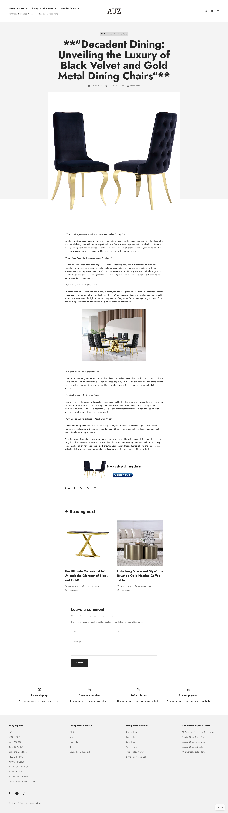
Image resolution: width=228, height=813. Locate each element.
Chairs (72, 732)
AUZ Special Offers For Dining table (198, 732)
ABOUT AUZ (14, 737)
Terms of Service (133, 622)
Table (72, 737)
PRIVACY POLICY (16, 761)
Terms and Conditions (17, 751)
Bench (72, 746)
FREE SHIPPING (15, 756)
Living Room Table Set (136, 756)
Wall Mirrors (131, 746)
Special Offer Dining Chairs (194, 737)
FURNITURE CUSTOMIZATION (21, 781)
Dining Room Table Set (80, 751)
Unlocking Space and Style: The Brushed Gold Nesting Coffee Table (140, 575)
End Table (130, 737)
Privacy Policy (117, 622)
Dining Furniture (16, 8)
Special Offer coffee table (193, 741)
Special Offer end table (192, 746)
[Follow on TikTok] (23, 793)
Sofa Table (130, 741)
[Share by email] (95, 488)
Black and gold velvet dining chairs (114, 34)
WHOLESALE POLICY (18, 766)
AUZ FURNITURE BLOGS (19, 776)
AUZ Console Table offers (193, 751)
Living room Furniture (42, 8)
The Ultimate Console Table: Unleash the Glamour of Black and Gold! (86, 575)
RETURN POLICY (15, 746)
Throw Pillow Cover (134, 751)
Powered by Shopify (35, 803)
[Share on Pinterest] (88, 488)
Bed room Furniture (48, 13)
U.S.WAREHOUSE (16, 771)
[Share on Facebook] (74, 488)
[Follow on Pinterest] (10, 793)
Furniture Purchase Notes (20, 13)
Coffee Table (131, 732)
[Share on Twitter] (81, 488)
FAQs (10, 732)
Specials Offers (68, 8)
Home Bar (74, 741)
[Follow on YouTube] (17, 793)
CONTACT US (14, 741)
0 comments (135, 85)
